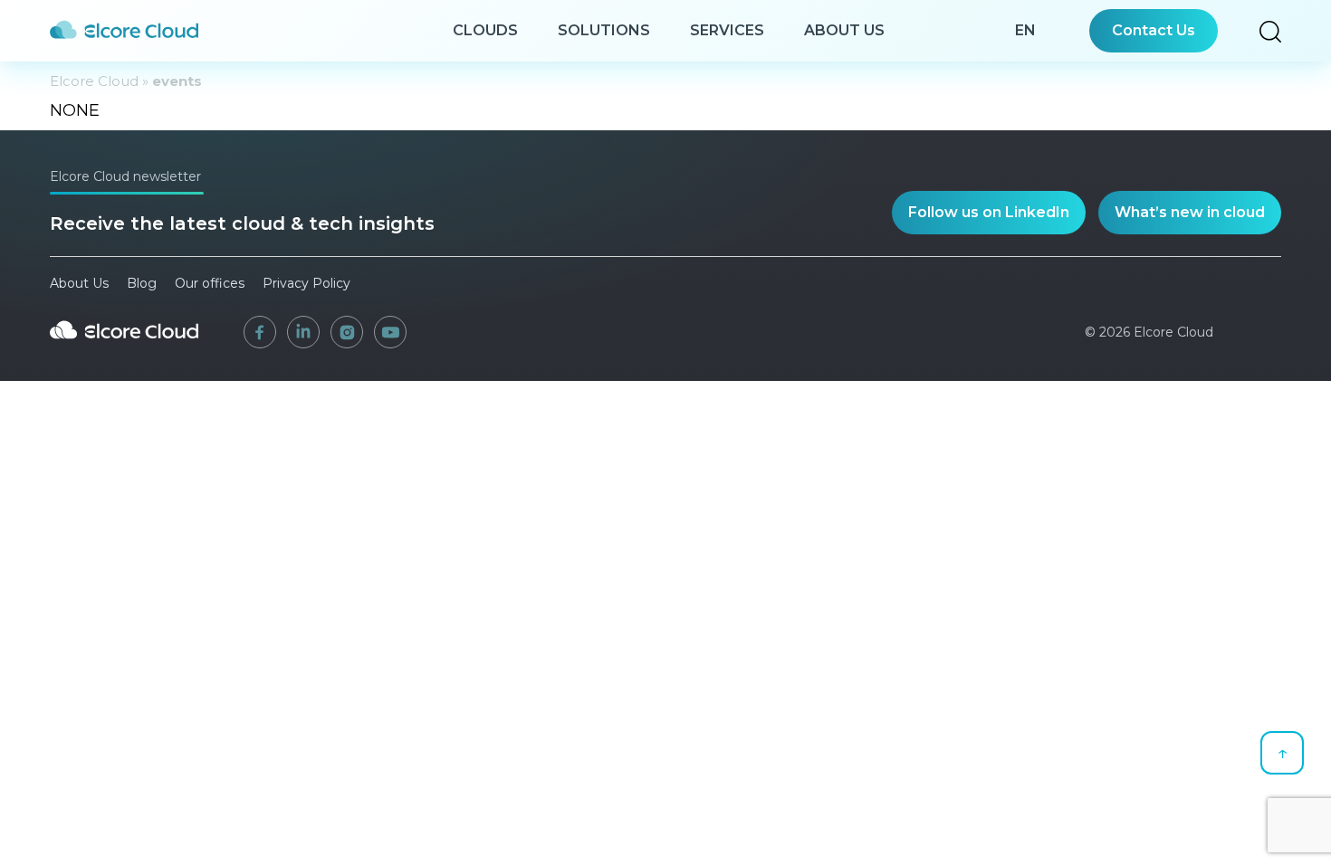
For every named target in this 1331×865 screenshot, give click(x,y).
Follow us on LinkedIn (988, 212)
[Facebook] (260, 332)
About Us (844, 30)
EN (1025, 30)
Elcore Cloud (94, 81)
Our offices (209, 283)
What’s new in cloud (1190, 212)
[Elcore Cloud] (124, 346)
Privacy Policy (306, 283)
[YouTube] (390, 332)
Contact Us (1153, 30)
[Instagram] (346, 332)
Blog (142, 283)
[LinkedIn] (303, 332)
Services (727, 30)
